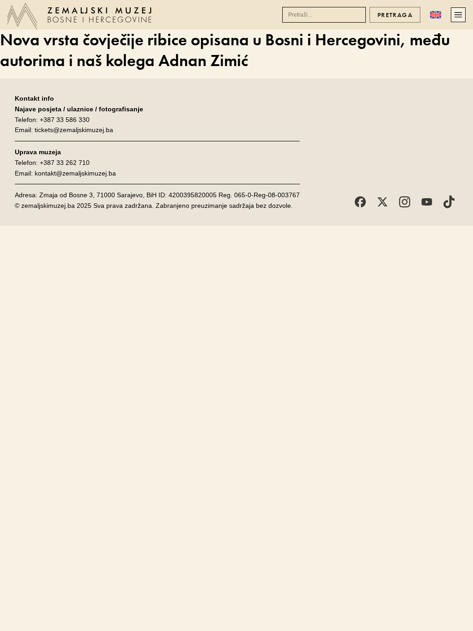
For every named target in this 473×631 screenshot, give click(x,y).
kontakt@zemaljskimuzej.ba (75, 173)
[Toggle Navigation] (458, 14)
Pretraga (394, 15)
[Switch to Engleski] (435, 14)
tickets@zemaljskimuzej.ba (74, 129)
